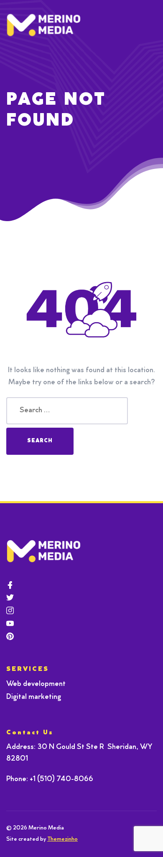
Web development (36, 684)
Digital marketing (33, 697)
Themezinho (62, 839)
